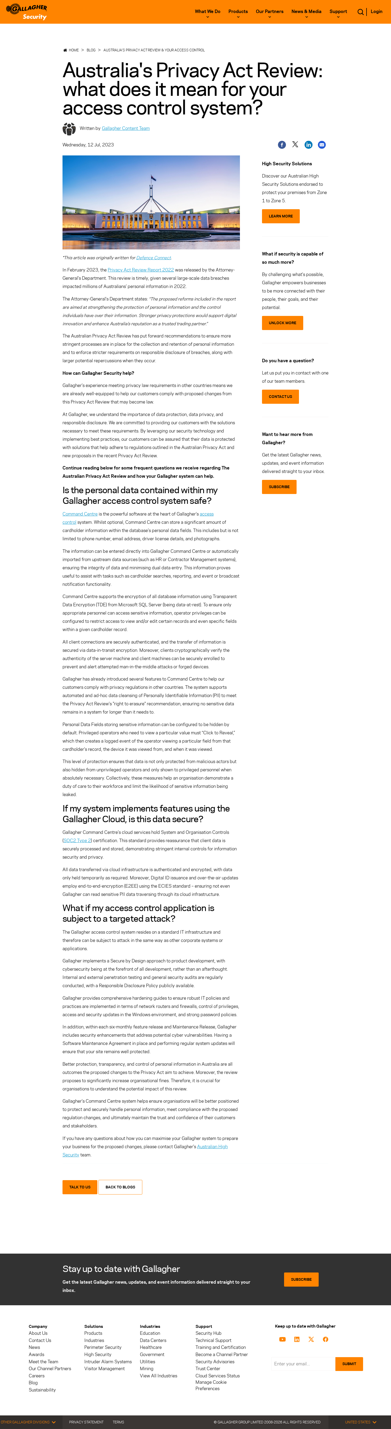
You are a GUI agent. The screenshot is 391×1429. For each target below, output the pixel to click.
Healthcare (151, 1347)
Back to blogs (120, 1187)
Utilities (147, 1362)
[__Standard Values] (283, 1339)
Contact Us (40, 1340)
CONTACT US (280, 396)
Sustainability (42, 1390)
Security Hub (209, 1333)
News (34, 1347)
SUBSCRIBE (279, 486)
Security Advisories (215, 1362)
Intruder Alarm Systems (108, 1362)
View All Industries (158, 1376)
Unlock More (282, 323)
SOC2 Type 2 (77, 840)
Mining (146, 1369)
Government (152, 1355)
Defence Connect (153, 257)
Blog (91, 50)
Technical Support (213, 1340)
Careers (36, 1376)
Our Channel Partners (50, 1369)
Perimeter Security (103, 1347)
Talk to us (79, 1187)
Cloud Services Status (218, 1376)
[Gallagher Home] (26, 12)
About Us (38, 1333)
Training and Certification (221, 1347)
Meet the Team (43, 1362)
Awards (36, 1355)
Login (376, 11)
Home (74, 50)
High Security (97, 1355)
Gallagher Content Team (126, 128)
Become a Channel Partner (222, 1355)
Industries (94, 1340)
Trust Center (208, 1369)
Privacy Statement (86, 1422)
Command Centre (80, 514)
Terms (118, 1422)
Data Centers (153, 1340)
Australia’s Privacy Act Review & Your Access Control (154, 50)
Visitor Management (104, 1369)
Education (150, 1333)
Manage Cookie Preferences (211, 1385)
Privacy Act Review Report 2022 (141, 270)
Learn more (281, 216)
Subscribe (301, 1279)
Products (93, 1333)
